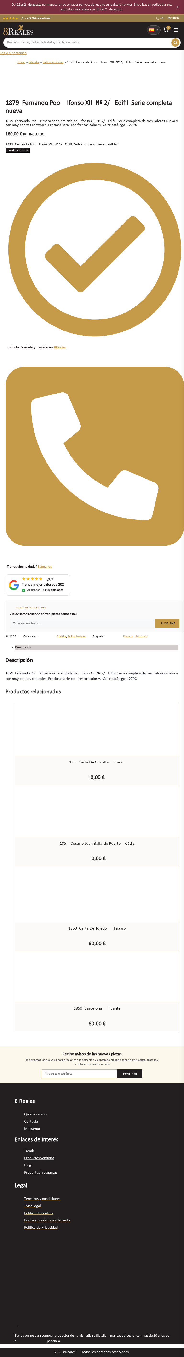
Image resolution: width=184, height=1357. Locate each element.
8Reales (60, 347)
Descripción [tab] (23, 647)
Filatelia (34, 62)
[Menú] (176, 30)
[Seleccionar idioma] (154, 30)
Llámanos (45, 567)
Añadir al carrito (17, 150)
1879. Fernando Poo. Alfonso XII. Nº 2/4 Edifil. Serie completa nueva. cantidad (62, 144)
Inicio (21, 62)
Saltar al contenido (13, 53)
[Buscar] (175, 42)
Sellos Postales (53, 62)
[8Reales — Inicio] (18, 30)
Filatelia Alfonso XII (135, 636)
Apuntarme (167, 623)
